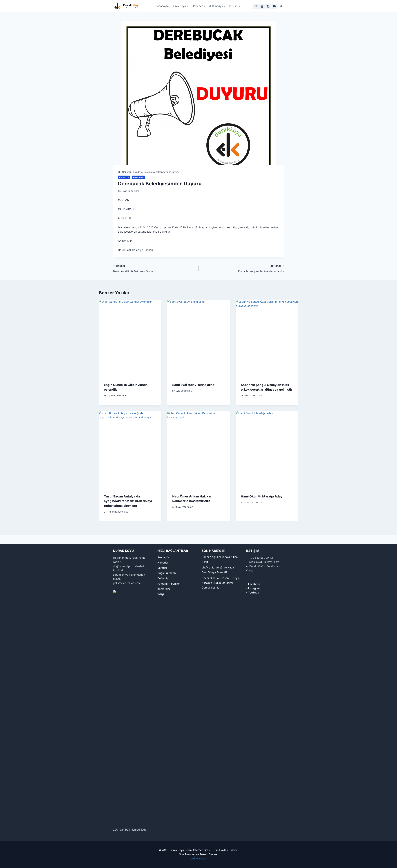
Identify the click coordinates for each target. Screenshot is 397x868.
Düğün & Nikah (166, 573)
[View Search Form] (281, 6)
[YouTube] (274, 6)
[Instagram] (262, 6)
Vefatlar (162, 567)
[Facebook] (268, 6)
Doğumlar (163, 578)
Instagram (254, 588)
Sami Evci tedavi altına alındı (193, 385)
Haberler (138, 177)
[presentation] (130, 339)
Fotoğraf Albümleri (168, 583)
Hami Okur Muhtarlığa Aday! (262, 496)
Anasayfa (163, 6)
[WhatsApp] (256, 6)
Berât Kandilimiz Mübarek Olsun (133, 269)
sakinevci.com (198, 858)
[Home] (119, 172)
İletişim (161, 594)
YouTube (253, 592)
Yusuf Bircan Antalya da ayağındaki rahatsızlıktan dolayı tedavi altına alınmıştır (128, 501)
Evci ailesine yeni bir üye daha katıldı (261, 269)
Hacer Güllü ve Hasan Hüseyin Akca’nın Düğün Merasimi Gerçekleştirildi (221, 583)
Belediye (124, 177)
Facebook (254, 584)
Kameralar (163, 589)
